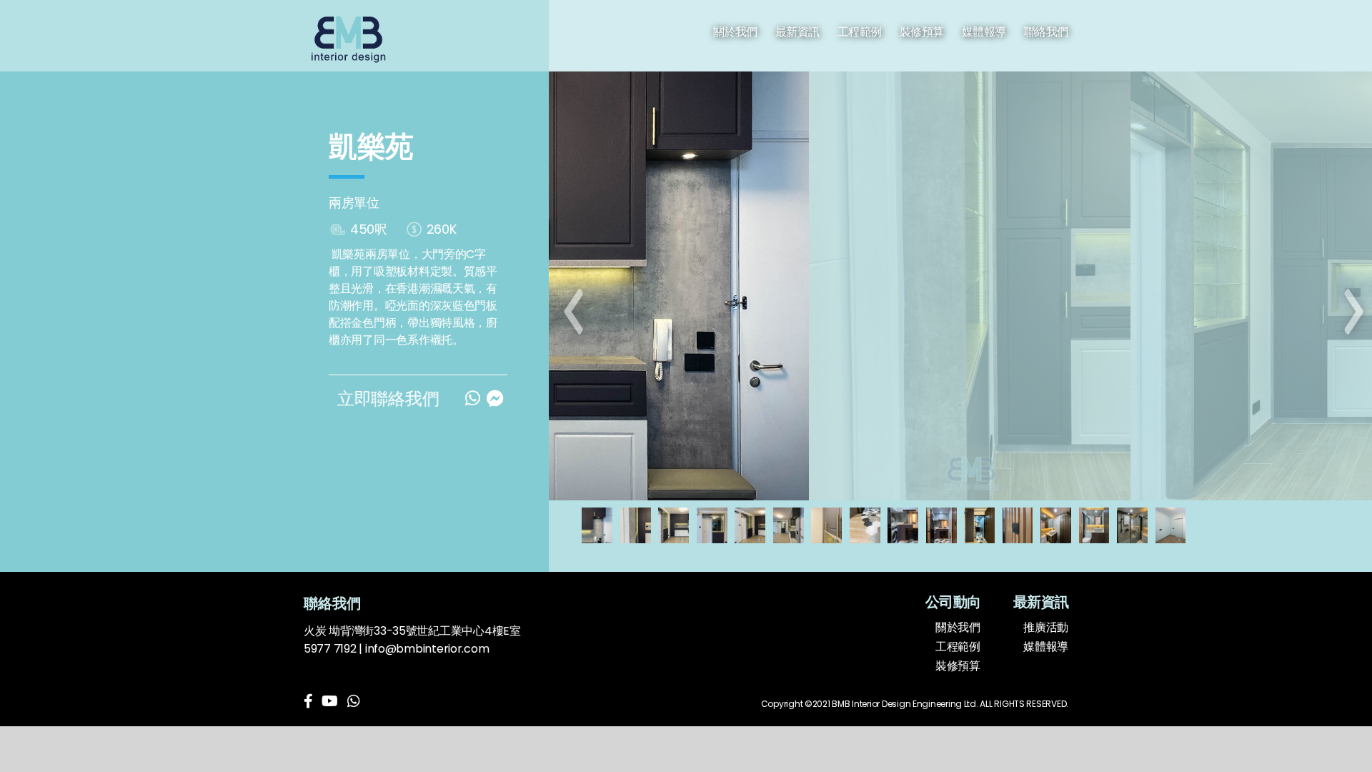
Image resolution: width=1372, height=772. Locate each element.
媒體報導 (984, 32)
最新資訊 (797, 32)
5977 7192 (330, 648)
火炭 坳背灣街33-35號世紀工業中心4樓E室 (412, 631)
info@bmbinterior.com (427, 648)
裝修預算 (922, 32)
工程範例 (859, 32)
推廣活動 (1045, 627)
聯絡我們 (1046, 32)
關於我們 (735, 32)
